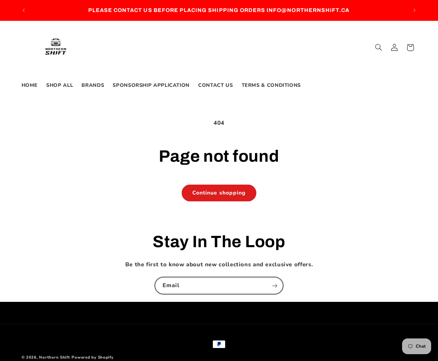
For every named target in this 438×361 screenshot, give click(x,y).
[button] (378, 47)
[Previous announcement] (23, 10)
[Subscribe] (275, 286)
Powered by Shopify (92, 357)
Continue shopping (219, 193)
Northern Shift (54, 357)
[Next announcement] (414, 10)
